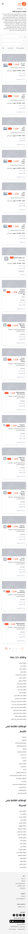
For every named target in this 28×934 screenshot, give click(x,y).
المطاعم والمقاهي (21, 746)
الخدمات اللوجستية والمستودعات (18, 775)
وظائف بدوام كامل (21, 684)
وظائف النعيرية (22, 849)
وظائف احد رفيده (22, 835)
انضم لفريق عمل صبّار (20, 883)
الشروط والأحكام (12, 929)
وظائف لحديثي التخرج (20, 698)
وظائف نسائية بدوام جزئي (19, 713)
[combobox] (12, 36)
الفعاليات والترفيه (21, 752)
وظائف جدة (23, 666)
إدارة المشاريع (22, 787)
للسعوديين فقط (20, 48)
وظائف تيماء (23, 841)
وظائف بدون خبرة (22, 690)
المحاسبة (24, 758)
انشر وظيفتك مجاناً (20, 898)
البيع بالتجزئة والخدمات (20, 743)
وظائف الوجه (23, 858)
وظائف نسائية (22, 693)
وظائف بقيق (23, 861)
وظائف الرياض (22, 663)
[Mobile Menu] (3, 4)
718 (10, 648)
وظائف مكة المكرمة (21, 675)
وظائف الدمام (22, 669)
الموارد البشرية (22, 764)
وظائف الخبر (23, 672)
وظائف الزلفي (22, 864)
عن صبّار (23, 878)
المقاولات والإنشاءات (21, 778)
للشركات (23, 896)
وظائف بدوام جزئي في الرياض (18, 707)
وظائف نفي (23, 847)
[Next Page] (6, 648)
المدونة (23, 881)
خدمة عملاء (23, 755)
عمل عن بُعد (10, 48)
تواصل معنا (22, 888)
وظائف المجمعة (22, 829)
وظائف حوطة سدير (21, 852)
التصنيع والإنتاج (22, 790)
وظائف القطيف (22, 838)
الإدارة (24, 770)
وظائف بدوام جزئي (21, 687)
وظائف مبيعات (22, 678)
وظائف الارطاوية (22, 855)
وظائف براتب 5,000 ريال (20, 696)
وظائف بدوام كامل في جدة (19, 704)
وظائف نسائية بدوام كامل (19, 710)
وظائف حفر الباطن (21, 832)
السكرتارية (23, 767)
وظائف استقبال (22, 681)
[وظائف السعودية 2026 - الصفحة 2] (6, 648)
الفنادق (24, 749)
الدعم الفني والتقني (21, 773)
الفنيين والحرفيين (21, 793)
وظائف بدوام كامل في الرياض (18, 701)
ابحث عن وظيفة (21, 907)
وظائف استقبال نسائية (20, 716)
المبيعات (24, 737)
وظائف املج (23, 867)
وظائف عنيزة (23, 844)
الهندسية (23, 781)
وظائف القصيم (22, 823)
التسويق (24, 740)
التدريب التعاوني (21, 886)
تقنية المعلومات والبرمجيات (19, 784)
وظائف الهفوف (22, 826)
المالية (24, 761)
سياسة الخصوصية (21, 929)
